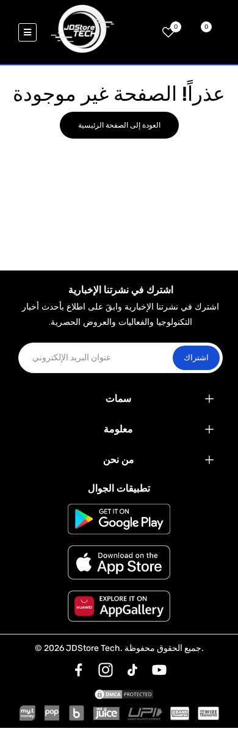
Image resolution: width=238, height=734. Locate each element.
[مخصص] (78, 669)
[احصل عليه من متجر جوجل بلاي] (119, 519)
